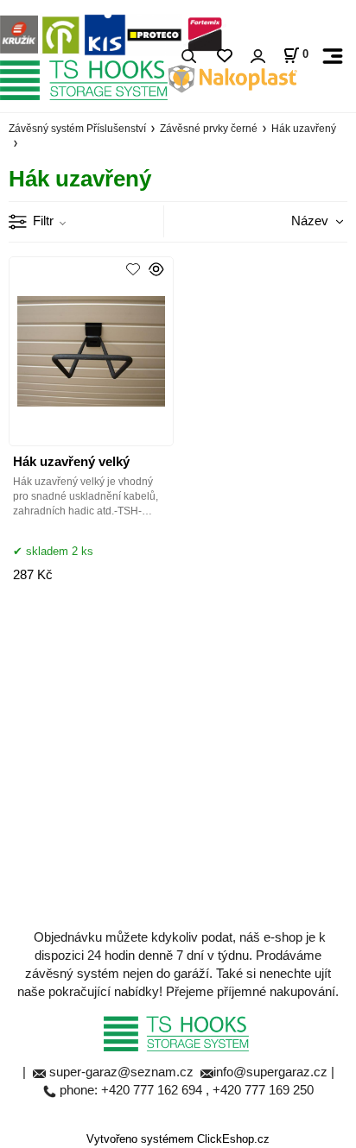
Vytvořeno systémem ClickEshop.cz (178, 1139)
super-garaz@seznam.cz (123, 1072)
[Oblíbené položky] (224, 56)
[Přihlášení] (257, 56)
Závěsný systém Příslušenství (77, 129)
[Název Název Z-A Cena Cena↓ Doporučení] (298, 221)
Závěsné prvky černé (208, 129)
